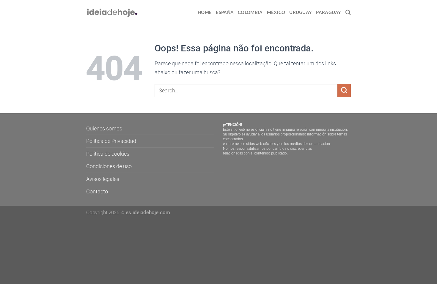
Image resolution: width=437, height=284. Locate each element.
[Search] (348, 12)
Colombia (250, 12)
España (225, 12)
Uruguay (300, 12)
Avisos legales (102, 179)
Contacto (97, 191)
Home (205, 12)
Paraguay (328, 12)
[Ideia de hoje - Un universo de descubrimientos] (112, 12)
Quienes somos (104, 128)
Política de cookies (107, 154)
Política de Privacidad (111, 141)
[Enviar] (344, 90)
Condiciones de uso (109, 166)
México (276, 12)
